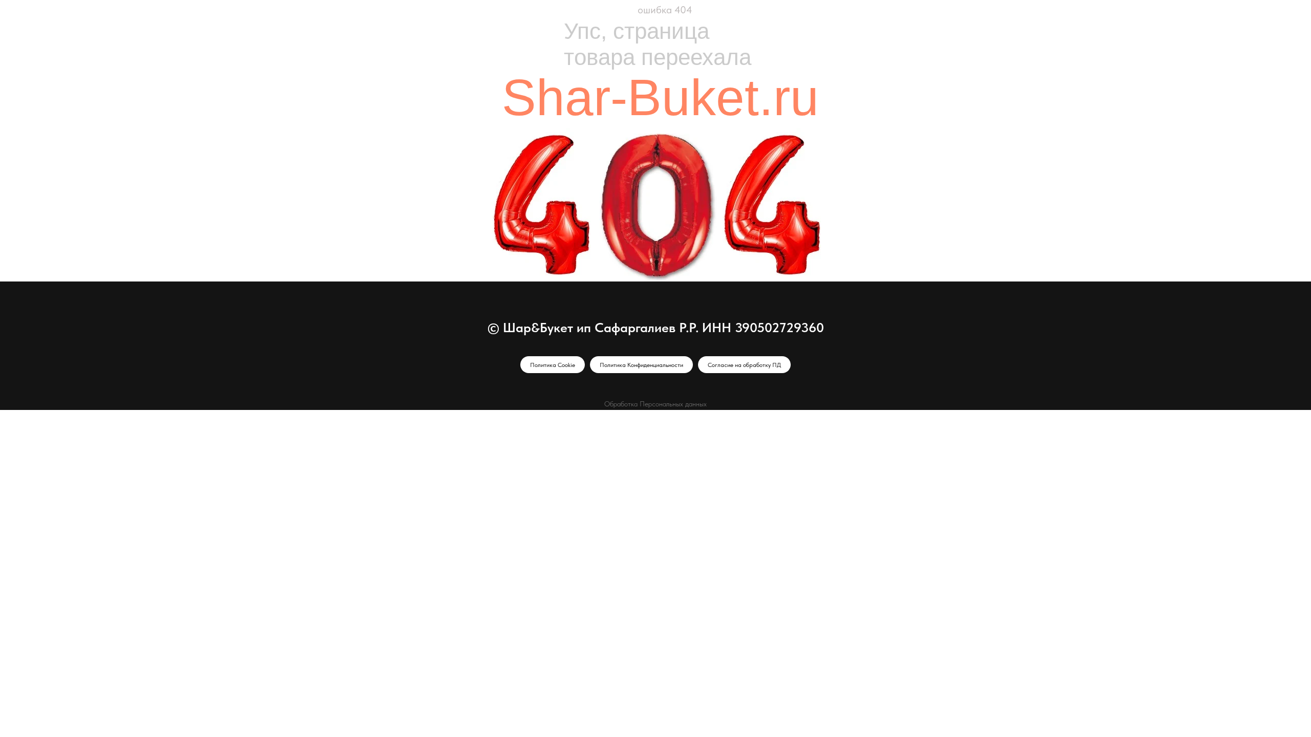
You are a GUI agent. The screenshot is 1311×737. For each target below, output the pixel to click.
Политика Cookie (552, 364)
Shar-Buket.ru (660, 97)
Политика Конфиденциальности (641, 364)
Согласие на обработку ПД (744, 364)
